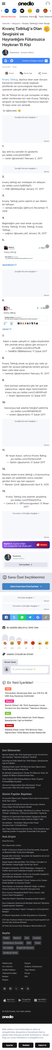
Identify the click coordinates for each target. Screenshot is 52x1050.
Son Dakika (8, 948)
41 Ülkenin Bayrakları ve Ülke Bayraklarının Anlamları (24, 915)
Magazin (16, 23)
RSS (26, 976)
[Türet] (45, 10)
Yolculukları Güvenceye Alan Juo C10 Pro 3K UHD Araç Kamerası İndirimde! (26, 694)
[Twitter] (16, 988)
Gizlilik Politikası (8, 970)
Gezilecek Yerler (10, 953)
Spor (8, 713)
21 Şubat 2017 (38, 462)
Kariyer (28, 963)
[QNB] (37, 10)
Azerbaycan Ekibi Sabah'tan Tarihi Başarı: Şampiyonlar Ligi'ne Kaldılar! (25, 719)
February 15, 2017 (40, 373)
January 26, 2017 (38, 233)
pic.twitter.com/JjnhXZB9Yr (16, 155)
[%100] (30, 10)
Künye (27, 973)
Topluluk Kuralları (9, 973)
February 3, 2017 (33, 158)
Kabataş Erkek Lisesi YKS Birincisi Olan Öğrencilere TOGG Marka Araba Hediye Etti (25, 731)
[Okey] (22, 10)
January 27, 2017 (35, 188)
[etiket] (47, 29)
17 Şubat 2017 (39, 351)
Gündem (9, 725)
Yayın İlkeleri (30, 970)
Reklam (5, 976)
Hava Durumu (8, 841)
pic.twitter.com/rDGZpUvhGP (26, 459)
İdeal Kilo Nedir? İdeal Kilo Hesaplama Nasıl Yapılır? (23, 898)
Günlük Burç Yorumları (13, 943)
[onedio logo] (24, 1016)
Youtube (36, 938)
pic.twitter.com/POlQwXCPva (26, 500)
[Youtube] (22, 988)
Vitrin (8, 689)
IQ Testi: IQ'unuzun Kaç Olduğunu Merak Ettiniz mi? (24, 926)
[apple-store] (9, 1000)
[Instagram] (4, 988)
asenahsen (8, 264)
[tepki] (5, 643)
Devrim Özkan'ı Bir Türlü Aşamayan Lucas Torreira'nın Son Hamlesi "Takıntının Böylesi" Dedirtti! (26, 707)
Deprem (17, 938)
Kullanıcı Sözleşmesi (33, 966)
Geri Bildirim (7, 966)
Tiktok (37, 943)
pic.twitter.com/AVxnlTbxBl (26, 348)
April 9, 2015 (42, 484)
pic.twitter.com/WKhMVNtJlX (26, 411)
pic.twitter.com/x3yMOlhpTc (17, 185)
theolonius (22, 52)
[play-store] (25, 1000)
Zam (27, 938)
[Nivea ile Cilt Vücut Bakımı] (7, 10)
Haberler (6, 23)
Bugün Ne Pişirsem (25, 948)
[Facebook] (10, 988)
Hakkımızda (7, 963)
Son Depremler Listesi (11, 845)
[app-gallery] (41, 1000)
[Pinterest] (28, 988)
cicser (5, 329)
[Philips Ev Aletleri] (14, 10)
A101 (29, 943)
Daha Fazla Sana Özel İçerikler (24, 586)
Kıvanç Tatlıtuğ (10, 79)
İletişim (5, 980)
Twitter (6, 938)
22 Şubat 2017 (38, 395)
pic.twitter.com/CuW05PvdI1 (32, 392)
